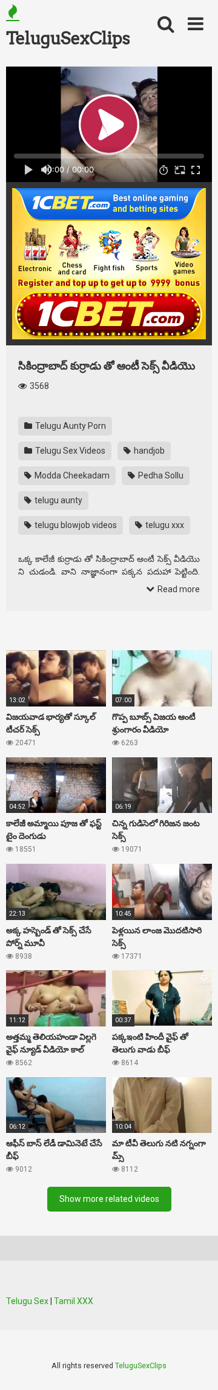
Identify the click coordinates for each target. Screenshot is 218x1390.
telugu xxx (164, 525)
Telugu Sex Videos (69, 450)
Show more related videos (109, 1199)
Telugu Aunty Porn (69, 426)
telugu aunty (57, 500)
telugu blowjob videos (75, 525)
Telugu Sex (27, 1301)
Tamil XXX (73, 1301)
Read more (178, 589)
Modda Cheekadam (71, 475)
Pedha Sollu (159, 475)
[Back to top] (195, 1365)
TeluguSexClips (68, 38)
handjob (148, 450)
